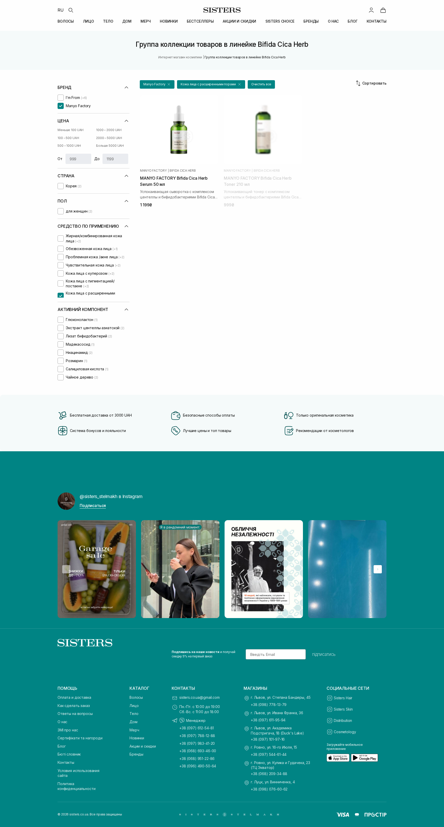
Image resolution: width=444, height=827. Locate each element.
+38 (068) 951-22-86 (197, 758)
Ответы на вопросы (75, 713)
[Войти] (371, 10)
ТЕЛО (108, 21)
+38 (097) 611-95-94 (268, 720)
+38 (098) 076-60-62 (269, 789)
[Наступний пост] (378, 569)
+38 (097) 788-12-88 (197, 735)
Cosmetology (345, 732)
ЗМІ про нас (68, 730)
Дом (133, 722)
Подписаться (93, 505)
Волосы (136, 697)
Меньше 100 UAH (71, 130)
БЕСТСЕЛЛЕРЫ (200, 21)
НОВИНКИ (169, 21)
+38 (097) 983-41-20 (197, 743)
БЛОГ (352, 21)
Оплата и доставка (74, 697)
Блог (62, 746)
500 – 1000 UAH (69, 146)
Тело (134, 713)
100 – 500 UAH (68, 138)
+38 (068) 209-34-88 (269, 773)
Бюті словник (69, 754)
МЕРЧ (146, 21)
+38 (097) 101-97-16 (268, 739)
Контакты (66, 762)
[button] (157, 84)
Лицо (134, 705)
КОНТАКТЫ (376, 21)
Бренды (136, 754)
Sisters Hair (343, 698)
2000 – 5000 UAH (109, 138)
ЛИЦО (88, 21)
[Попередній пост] (66, 569)
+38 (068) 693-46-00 (197, 751)
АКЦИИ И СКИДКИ (239, 21)
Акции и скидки (143, 746)
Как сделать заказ (74, 705)
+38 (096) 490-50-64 (197, 766)
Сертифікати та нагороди (80, 738)
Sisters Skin (343, 709)
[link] (383, 10)
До (97, 159)
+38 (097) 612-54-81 (196, 728)
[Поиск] (70, 10)
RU (61, 10)
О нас (62, 722)
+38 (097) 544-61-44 (268, 754)
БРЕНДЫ (311, 21)
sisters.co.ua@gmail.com (199, 697)
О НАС (333, 21)
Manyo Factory (153, 170)
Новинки (137, 738)
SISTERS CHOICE (279, 21)
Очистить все (261, 84)
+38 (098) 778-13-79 (268, 704)
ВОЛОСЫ (66, 21)
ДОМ (127, 21)
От (60, 159)
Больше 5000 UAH (110, 146)
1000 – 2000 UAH (109, 130)
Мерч (134, 730)
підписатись (324, 654)
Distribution (343, 720)
